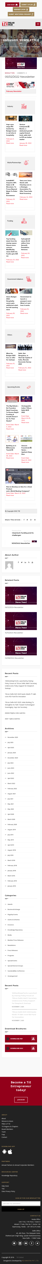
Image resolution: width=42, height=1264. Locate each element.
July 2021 (10, 799)
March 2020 (11, 819)
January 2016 (12, 886)
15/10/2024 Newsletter (14, 633)
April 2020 (11, 814)
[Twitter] (27, 520)
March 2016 (11, 876)
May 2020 (11, 809)
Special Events (12, 961)
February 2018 (12, 865)
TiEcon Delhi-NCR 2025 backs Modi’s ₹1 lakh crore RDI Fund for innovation (20, 695)
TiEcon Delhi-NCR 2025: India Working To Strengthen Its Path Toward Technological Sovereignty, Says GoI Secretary (19, 704)
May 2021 (11, 804)
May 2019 (11, 840)
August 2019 (12, 830)
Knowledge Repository (15, 930)
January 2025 (12, 753)
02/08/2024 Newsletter (14, 658)
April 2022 (11, 778)
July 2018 (10, 855)
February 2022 (12, 789)
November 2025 (13, 737)
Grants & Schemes (14, 920)
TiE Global (19, 1257)
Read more (10, 143)
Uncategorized (12, 976)
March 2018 (11, 860)
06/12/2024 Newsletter (14, 607)
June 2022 (11, 773)
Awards (10, 904)
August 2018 (12, 850)
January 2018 (12, 871)
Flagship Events (13, 914)
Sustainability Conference (16, 971)
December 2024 (13, 758)
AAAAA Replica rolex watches (15, 713)
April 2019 (11, 845)
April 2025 (11, 747)
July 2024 (10, 763)
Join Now (21, 1100)
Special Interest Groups (15, 966)
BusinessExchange (14, 909)
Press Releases (13, 950)
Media (10, 935)
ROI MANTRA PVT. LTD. (30, 1261)
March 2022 (11, 783)
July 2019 (10, 835)
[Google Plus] (31, 520)
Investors (11, 925)
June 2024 (11, 768)
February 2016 (12, 881)
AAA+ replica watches (12, 719)
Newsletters (14, 47)
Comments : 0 (22, 73)
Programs (11, 955)
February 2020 (12, 824)
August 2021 (12, 794)
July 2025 (10, 742)
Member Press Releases (16, 940)
